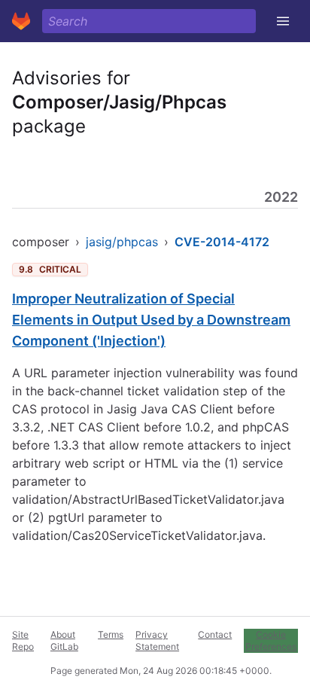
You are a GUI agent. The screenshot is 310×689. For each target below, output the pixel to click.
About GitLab (64, 640)
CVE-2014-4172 (222, 241)
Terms (110, 634)
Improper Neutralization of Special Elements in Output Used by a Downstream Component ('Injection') (151, 320)
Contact (215, 634)
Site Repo (23, 640)
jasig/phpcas (122, 241)
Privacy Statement (157, 640)
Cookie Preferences (270, 640)
